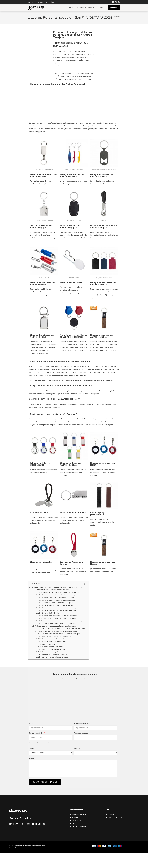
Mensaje (32, 758)
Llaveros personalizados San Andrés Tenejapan (43, 175)
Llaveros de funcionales (71, 282)
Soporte (75, 817)
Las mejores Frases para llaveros (71, 563)
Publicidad (112, 814)
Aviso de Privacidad (79, 826)
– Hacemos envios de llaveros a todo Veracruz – (52, 590)
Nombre (32, 723)
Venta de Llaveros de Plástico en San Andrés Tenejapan (73, 336)
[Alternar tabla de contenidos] (83, 584)
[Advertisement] (74, 104)
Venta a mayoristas (115, 817)
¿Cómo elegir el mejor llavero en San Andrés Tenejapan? (59, 592)
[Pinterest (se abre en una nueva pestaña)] (116, 2)
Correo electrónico (37, 733)
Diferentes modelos (39, 512)
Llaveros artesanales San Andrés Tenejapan (101, 336)
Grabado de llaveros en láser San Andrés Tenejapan (57, 631)
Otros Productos (78, 820)
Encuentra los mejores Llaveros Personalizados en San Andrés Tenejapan (58, 587)
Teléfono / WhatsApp (82, 723)
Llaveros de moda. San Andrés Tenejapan (70, 226)
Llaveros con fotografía (40, 562)
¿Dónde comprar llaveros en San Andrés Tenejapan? (61, 634)
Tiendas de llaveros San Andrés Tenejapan (41, 226)
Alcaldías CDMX (80, 748)
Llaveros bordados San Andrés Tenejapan (70, 464)
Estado (31, 748)
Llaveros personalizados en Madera (102, 563)
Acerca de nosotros (79, 814)
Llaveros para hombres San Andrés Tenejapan (42, 283)
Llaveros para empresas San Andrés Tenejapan (103, 283)
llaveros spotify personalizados (97, 513)
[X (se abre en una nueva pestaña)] (113, 2)
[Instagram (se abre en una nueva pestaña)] (119, 2)
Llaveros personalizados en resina (102, 464)
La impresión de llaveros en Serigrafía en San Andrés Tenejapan (62, 628)
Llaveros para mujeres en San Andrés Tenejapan (103, 226)
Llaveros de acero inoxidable (73, 512)
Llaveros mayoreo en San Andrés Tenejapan (101, 175)
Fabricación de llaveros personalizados (40, 464)
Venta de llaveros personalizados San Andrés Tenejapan (55, 626)
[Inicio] (83, 16)
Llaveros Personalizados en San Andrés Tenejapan (103, 16)
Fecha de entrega (81, 733)
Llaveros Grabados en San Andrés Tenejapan (72, 175)
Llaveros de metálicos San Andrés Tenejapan (42, 336)
